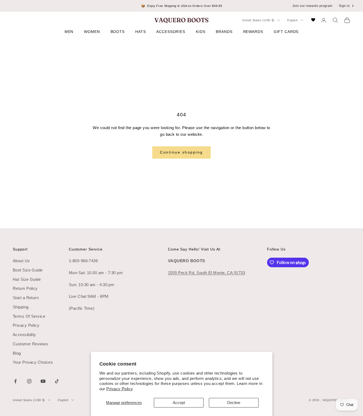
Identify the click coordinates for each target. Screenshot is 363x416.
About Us (21, 260)
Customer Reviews (30, 344)
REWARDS (253, 31)
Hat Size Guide (27, 279)
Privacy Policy (119, 389)
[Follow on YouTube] (43, 381)
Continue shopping (181, 152)
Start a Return (26, 297)
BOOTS (118, 31)
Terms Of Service (29, 316)
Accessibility (24, 334)
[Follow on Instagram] (29, 381)
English (292, 20)
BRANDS (224, 31)
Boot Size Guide (28, 270)
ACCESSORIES (170, 31)
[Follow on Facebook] (15, 381)
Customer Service (86, 249)
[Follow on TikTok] (57, 381)
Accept (179, 402)
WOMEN (92, 31)
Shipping (21, 307)
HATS (140, 31)
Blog (17, 353)
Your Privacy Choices (33, 362)
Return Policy (25, 288)
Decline (233, 402)
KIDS (200, 31)
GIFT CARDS (286, 31)
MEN (69, 31)
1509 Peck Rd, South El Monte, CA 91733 (206, 272)
